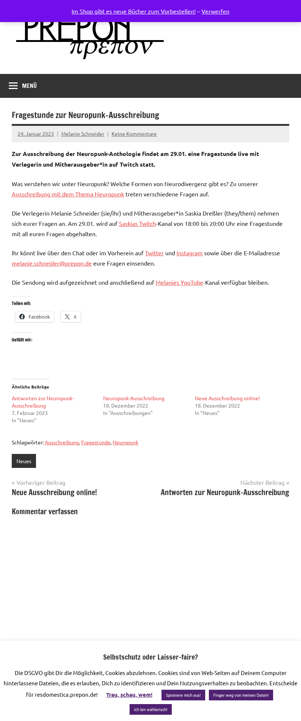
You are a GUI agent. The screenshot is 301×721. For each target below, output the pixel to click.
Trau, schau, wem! (129, 694)
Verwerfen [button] (215, 11)
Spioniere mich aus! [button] (183, 695)
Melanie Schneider (82, 133)
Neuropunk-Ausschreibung (133, 398)
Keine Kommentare (134, 133)
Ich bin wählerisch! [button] (150, 709)
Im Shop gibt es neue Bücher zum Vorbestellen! (134, 11)
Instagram (190, 252)
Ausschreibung (62, 442)
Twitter (154, 252)
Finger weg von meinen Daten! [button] (241, 695)
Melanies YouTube (179, 282)
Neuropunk (125, 442)
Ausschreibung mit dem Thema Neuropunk (68, 194)
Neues (24, 461)
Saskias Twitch (137, 223)
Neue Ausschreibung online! (227, 398)
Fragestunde (95, 442)
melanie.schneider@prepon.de (52, 263)
